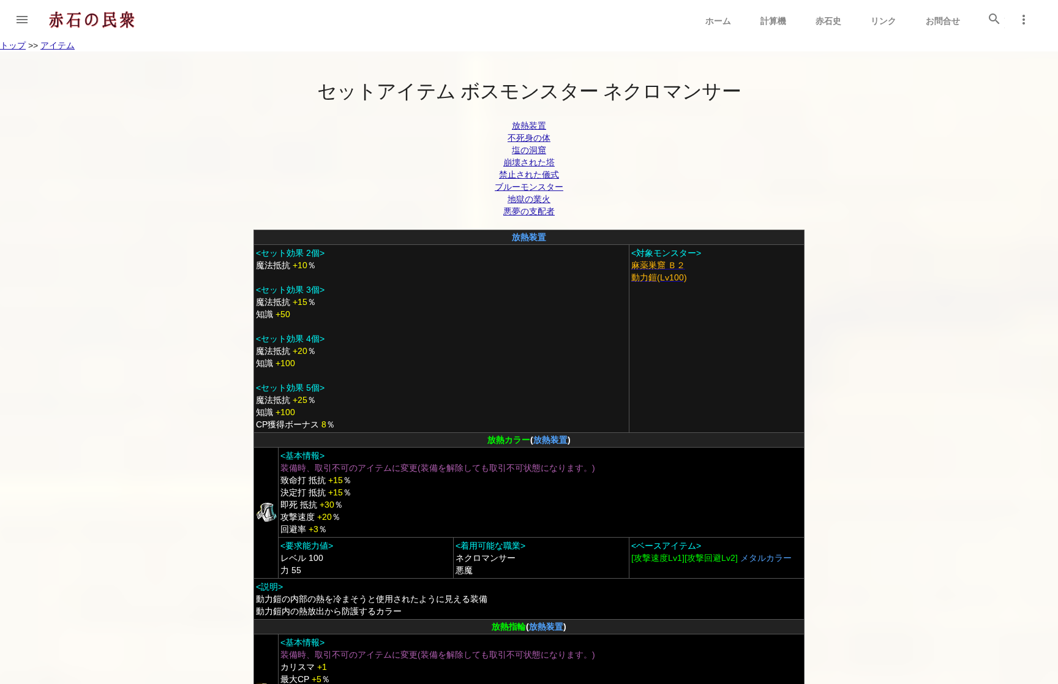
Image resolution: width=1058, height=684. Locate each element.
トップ (13, 45)
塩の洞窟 (529, 150)
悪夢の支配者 (529, 211)
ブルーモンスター (529, 187)
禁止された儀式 (529, 174)
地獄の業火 (529, 199)
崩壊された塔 (529, 162)
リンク (883, 21)
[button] (22, 19)
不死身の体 (529, 138)
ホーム (718, 21)
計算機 (773, 21)
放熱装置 (529, 125)
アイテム (57, 45)
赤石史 (828, 21)
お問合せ (943, 21)
